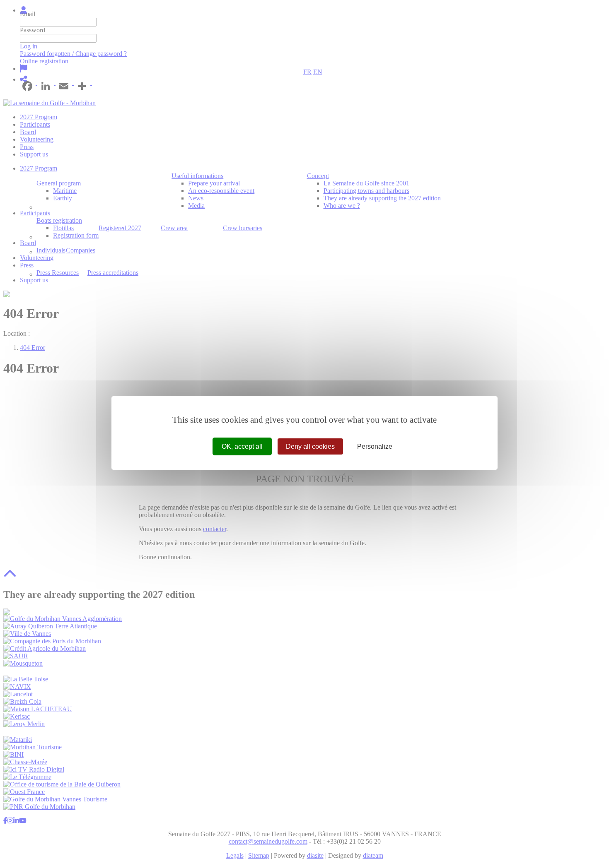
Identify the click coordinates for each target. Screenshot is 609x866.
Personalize (374, 446)
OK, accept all (242, 446)
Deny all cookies (310, 446)
